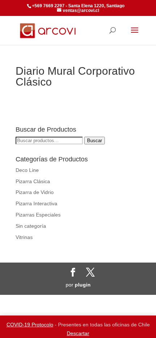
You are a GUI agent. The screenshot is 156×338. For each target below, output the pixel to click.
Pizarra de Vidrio (35, 192)
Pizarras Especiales (38, 215)
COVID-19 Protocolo (30, 324)
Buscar (94, 140)
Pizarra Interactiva (36, 203)
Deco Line (27, 170)
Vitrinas (24, 237)
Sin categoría (31, 226)
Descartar (78, 333)
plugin (83, 285)
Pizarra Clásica (33, 181)
